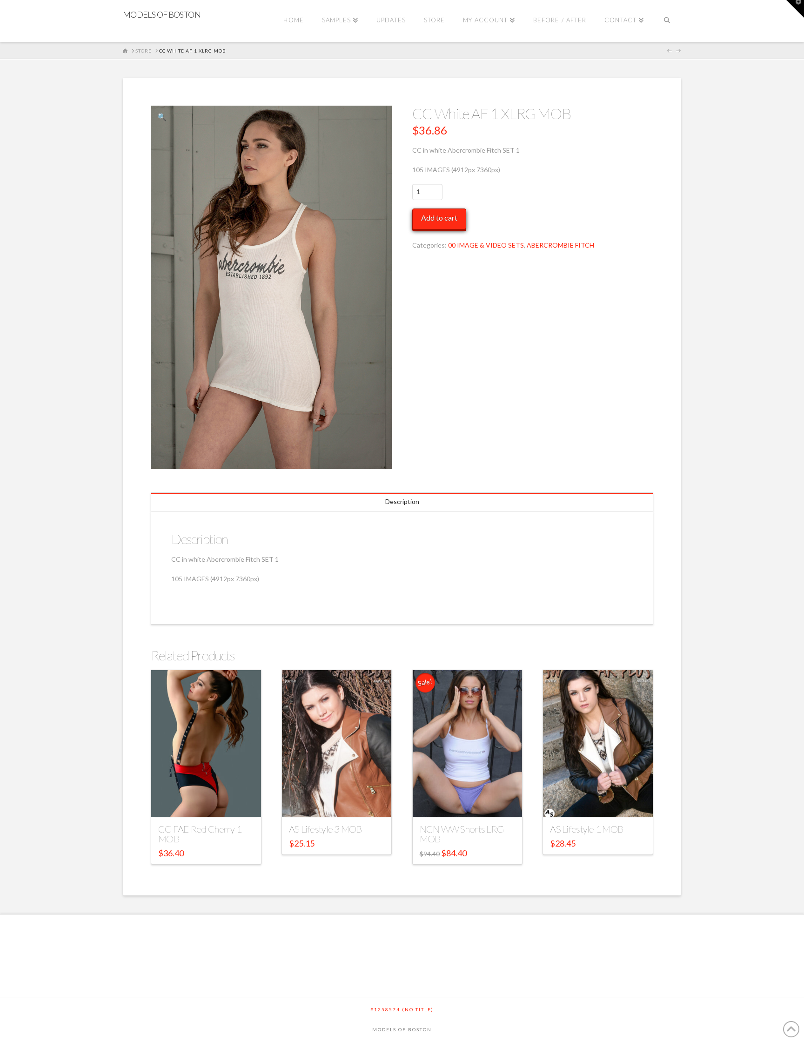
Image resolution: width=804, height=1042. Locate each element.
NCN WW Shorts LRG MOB (462, 834)
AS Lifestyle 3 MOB (325, 828)
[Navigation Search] (667, 21)
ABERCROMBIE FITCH (560, 245)
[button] (162, 117)
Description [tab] (402, 501)
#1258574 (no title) (402, 1009)
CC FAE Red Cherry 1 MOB (199, 834)
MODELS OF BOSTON (162, 14)
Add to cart (439, 217)
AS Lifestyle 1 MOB (586, 828)
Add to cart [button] (210, 801)
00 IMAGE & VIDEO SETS (486, 245)
